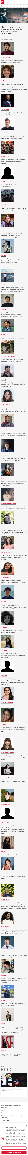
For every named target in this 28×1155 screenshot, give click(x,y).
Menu (26, 2)
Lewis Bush (4, 133)
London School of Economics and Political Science (2, 2)
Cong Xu (3, 1023)
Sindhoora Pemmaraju (7, 702)
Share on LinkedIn (8, 1069)
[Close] (26, 1125)
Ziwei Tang (4, 873)
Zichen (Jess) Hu (5, 404)
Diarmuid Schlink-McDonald (8, 503)
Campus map (3, 1122)
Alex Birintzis (4, 80)
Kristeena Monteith (6, 577)
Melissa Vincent (5, 926)
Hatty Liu (3, 478)
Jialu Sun (3, 851)
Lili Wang (3, 1000)
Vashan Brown (5, 109)
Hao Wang (3, 975)
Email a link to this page (2, 1069)
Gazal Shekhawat (5, 804)
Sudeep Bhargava (5, 57)
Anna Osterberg (5, 650)
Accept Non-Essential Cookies (14, 1152)
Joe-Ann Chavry (5, 156)
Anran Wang (4, 952)
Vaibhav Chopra (5, 205)
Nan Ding (3, 255)
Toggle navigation (26, 6)
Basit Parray (4, 675)
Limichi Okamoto (5, 602)
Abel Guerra (4, 309)
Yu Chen (3, 181)
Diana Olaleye (5, 627)
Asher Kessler (4, 455)
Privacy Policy (13, 1145)
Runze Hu (3, 379)
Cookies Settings (14, 1148)
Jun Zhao (3, 1050)
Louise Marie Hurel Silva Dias (9, 230)
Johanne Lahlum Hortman (8, 356)
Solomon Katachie (6, 430)
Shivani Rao (4, 724)
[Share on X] (11, 1069)
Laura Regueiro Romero (7, 752)
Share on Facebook (5, 1069)
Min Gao (3, 284)
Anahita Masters (5, 552)
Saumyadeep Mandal (6, 527)
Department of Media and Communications (12, 6)
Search (22, 2)
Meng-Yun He (4, 334)
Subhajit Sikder (5, 822)
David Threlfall (5, 899)
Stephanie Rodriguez (6, 778)
